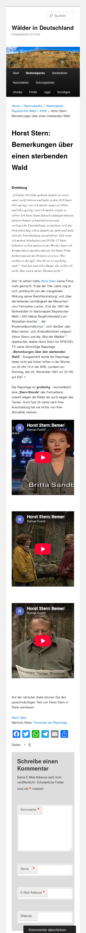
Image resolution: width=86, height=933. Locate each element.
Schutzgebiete (45, 82)
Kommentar (30, 809)
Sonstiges (63, 92)
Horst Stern (48, 281)
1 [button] (38, 320)
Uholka (17, 92)
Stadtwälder (59, 73)
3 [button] (66, 335)
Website (26, 915)
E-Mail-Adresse (33, 892)
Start (16, 73)
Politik (33, 92)
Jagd (47, 92)
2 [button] (44, 325)
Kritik (43, 110)
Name (28, 869)
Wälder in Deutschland (43, 27)
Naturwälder (21, 82)
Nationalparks (35, 73)
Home (16, 105)
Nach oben (19, 717)
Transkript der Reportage (50, 722)
